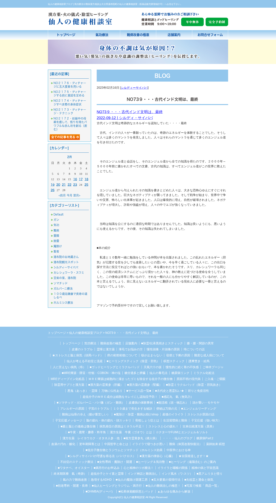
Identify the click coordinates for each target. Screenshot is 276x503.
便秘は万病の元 (166, 408)
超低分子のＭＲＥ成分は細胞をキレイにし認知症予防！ (120, 396)
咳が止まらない (151, 355)
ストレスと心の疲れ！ (164, 426)
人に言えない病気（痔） (69, 367)
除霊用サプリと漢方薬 (69, 384)
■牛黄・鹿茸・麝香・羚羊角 (87, 432)
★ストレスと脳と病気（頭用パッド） (77, 355)
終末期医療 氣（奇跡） (70, 473)
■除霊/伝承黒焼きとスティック (162, 343)
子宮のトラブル (98, 408)
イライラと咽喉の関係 (173, 467)
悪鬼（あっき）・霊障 (82, 390)
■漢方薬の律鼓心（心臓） (157, 456)
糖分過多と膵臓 (135, 373)
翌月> (76, 195)
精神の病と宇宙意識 (205, 467)
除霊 (56, 240)
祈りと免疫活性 (198, 390)
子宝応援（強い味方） (206, 420)
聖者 (56, 251)
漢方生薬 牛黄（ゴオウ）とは (131, 432)
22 (69, 184)
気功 (56, 225)
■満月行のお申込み (107, 467)
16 (75, 179)
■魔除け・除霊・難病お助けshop (136, 414)
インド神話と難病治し (143, 473)
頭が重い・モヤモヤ (205, 402)
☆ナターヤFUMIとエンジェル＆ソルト (182, 432)
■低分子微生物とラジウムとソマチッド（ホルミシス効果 (124, 450)
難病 (56, 230)
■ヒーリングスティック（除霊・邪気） (133, 361)
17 (81, 179)
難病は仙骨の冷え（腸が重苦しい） (86, 414)
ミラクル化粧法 (203, 373)
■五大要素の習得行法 (166, 479)
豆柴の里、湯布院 (65, 277)
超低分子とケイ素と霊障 (107, 473)
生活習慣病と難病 (175, 420)
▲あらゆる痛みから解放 (173, 491)
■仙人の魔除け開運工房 (132, 479)
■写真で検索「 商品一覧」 (202, 485)
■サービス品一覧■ (138, 390)
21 (64, 184)
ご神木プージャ (213, 367)
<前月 (62, 195)
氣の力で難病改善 (75, 479)
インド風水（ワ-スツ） (177, 473)
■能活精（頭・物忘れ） (173, 402)
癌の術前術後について (122, 355)
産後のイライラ (172, 414)
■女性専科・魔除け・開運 (114, 461)
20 (58, 184)
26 (52, 190)
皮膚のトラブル (82, 349)
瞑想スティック (174, 361)
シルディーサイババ (134, 87)
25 (86, 184)
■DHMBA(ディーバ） (100, 491)
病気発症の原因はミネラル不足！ (122, 426)
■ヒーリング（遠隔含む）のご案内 (192, 461)
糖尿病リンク (180, 373)
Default (58, 214)
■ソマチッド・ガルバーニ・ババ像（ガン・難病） (91, 402)
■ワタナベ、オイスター (74, 467)
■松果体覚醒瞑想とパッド (135, 491)
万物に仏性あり (111, 390)
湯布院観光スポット (66, 262)
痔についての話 (194, 349)
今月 (69, 195)
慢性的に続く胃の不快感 (182, 367)
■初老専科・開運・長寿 (72, 485)
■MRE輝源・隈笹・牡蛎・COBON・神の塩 (91, 373)
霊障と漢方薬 (106, 349)
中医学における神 (179, 450)
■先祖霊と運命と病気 (198, 479)
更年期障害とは (89, 444)
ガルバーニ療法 (63, 288)
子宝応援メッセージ (68, 420)
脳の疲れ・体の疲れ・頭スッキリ (108, 420)
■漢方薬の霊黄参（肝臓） (105, 384)
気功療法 (90, 343)
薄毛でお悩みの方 (131, 349)
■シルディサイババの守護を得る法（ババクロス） (102, 456)
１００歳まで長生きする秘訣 (132, 408)
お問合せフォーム (210, 34)
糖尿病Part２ (205, 438)
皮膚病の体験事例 (141, 402)
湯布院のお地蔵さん (66, 256)
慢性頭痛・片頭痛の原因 (163, 349)
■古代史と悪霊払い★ (169, 390)
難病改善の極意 (138, 34)
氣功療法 (102, 34)
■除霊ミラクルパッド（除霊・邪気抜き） (194, 384)
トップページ (66, 34)
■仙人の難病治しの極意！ (163, 485)
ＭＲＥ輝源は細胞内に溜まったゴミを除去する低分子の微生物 (130, 379)
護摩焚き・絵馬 (199, 361)
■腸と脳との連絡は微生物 (78, 426)
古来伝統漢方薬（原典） (199, 426)
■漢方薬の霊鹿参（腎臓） (144, 384)
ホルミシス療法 (63, 302)
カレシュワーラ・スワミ (69, 272)
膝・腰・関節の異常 (200, 343)
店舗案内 (174, 34)
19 (52, 184)
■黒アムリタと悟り (209, 473)
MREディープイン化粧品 (67, 379)
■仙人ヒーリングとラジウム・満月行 (117, 485)
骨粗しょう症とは (147, 420)
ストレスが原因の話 (200, 414)
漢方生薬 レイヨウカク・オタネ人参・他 (91, 438)
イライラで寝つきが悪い (148, 444)
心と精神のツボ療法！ (139, 467)
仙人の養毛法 (158, 373)
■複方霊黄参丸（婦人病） (141, 438)
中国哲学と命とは (116, 444)
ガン (56, 219)
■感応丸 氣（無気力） (178, 396)
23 (75, 184)
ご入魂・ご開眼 (214, 379)
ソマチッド (61, 283)
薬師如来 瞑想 (215, 444)
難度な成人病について (209, 355)
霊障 (56, 235)
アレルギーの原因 (72, 408)
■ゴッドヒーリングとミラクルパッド (115, 367)
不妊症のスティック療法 (76, 461)
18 (86, 179)
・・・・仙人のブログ (177, 438)
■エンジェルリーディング (198, 408)
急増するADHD (101, 479)
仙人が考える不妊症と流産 (85, 361)
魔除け (58, 246)
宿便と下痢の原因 (178, 355)
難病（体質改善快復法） (185, 444)
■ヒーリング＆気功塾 (150, 461)
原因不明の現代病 (188, 379)
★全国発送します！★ (194, 456)
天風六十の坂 (153, 367)
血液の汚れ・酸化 (63, 444)
